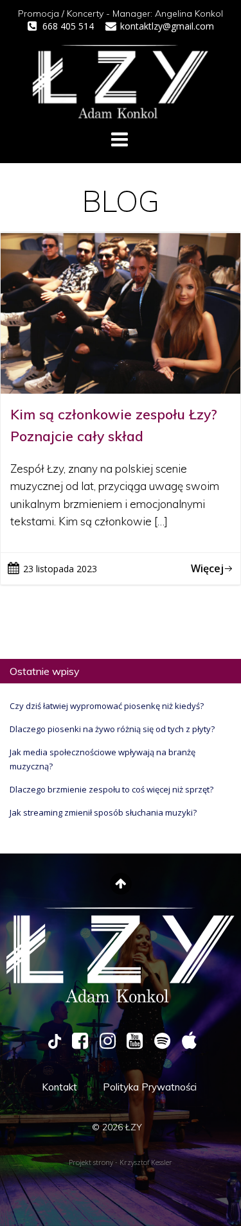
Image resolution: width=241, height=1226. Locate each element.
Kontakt (59, 1087)
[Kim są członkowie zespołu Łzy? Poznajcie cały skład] (120, 312)
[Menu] (119, 140)
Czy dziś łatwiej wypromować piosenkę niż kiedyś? (107, 706)
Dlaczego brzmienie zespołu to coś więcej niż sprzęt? (111, 789)
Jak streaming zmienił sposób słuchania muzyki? (103, 812)
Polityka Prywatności (150, 1087)
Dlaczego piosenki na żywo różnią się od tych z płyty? (112, 729)
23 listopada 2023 (60, 569)
